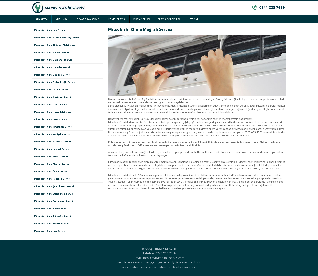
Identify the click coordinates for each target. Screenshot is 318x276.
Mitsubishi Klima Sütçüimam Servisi (53, 193)
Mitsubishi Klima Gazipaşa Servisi (52, 97)
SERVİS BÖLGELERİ (169, 19)
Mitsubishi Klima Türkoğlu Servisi (52, 216)
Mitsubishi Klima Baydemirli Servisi (53, 59)
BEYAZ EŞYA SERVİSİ (88, 19)
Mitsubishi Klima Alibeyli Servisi (51, 52)
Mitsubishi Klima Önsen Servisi (51, 171)
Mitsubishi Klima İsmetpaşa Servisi (53, 126)
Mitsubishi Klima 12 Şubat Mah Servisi (55, 44)
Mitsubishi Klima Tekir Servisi (50, 208)
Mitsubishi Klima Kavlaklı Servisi (51, 149)
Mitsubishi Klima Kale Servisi (49, 30)
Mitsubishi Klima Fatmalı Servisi (51, 89)
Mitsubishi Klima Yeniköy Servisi (52, 223)
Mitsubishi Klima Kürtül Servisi (51, 156)
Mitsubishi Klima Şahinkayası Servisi (54, 186)
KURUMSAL (62, 19)
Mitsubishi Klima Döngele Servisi (52, 74)
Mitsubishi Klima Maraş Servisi (50, 119)
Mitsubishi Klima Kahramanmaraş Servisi (56, 37)
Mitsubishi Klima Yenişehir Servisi (52, 134)
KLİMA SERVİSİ (141, 19)
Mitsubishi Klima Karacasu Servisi (52, 141)
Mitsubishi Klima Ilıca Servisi (49, 230)
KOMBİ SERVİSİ (116, 19)
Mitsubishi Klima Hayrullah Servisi (53, 111)
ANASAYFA (42, 19)
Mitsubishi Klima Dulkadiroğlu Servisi (54, 82)
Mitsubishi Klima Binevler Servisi (52, 67)
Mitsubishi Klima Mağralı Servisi (51, 163)
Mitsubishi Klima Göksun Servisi (51, 104)
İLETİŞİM (193, 19)
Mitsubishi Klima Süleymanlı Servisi (53, 201)
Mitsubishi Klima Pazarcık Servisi (52, 178)
